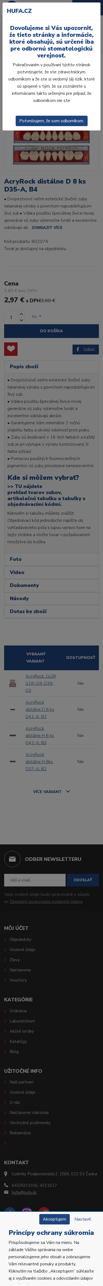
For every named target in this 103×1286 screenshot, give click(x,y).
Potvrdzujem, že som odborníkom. (51, 121)
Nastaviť (82, 1219)
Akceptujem (54, 1219)
